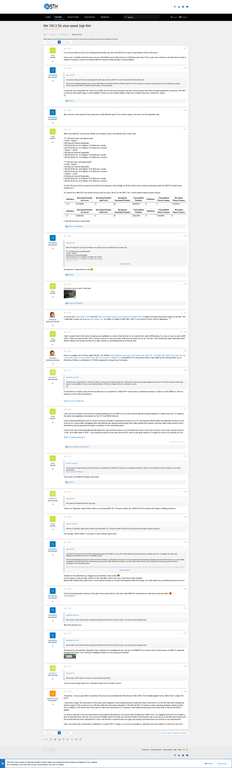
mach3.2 (52, 377)
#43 (185, 110)
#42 (185, 68)
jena (46, 29)
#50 (185, 370)
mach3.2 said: (71, 463)
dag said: (69, 75)
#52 (185, 456)
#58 (185, 633)
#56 (185, 589)
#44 (185, 129)
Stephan (52, 319)
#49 (185, 351)
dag (52, 55)
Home (180, 750)
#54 (185, 517)
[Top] (184, 750)
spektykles (52, 75)
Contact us (145, 750)
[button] (64, 17)
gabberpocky (52, 698)
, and (78, 447)
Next (67, 42)
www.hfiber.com (82, 317)
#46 (185, 284)
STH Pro (51, 750)
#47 (185, 313)
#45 (185, 236)
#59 (185, 666)
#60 (185, 691)
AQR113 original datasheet (74, 437)
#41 (185, 48)
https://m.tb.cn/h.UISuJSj (73, 401)
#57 (185, 608)
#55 (185, 542)
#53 (185, 491)
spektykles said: (71, 377)
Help (175, 750)
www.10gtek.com (96, 319)
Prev (48, 42)
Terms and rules (156, 750)
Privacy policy (167, 750)
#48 (185, 332)
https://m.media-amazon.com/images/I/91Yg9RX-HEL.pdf (121, 317)
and (75, 226)
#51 (185, 409)
